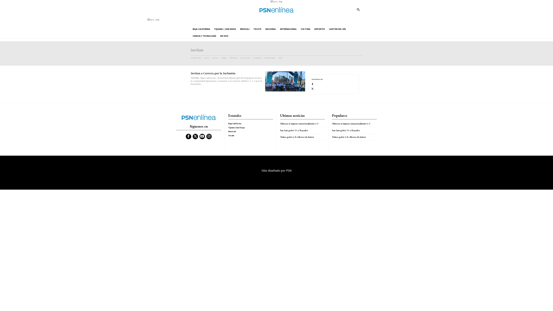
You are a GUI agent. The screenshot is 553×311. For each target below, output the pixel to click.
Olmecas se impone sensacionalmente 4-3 (299, 123)
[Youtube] (202, 136)
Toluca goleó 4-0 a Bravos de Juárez (297, 137)
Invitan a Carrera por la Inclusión (213, 73)
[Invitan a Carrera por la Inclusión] (285, 81)
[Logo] (276, 9)
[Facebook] (312, 84)
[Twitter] (312, 89)
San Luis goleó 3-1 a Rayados (294, 130)
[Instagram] (209, 136)
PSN (289, 170)
